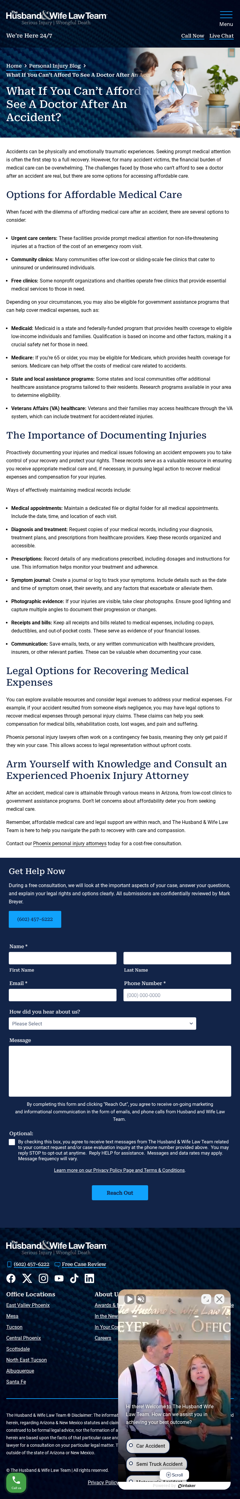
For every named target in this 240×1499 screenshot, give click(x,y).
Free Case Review (84, 1264)
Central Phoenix (23, 1338)
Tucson (14, 1327)
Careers (103, 1338)
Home (14, 66)
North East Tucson (26, 1360)
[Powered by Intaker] (187, 1486)
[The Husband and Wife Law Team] (57, 17)
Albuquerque (20, 1371)
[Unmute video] (129, 1299)
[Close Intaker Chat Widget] (219, 1299)
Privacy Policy (103, 1483)
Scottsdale (18, 1349)
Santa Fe (16, 1382)
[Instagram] (43, 1278)
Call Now (192, 36)
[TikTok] (74, 1278)
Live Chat (221, 36)
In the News (107, 1316)
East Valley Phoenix (28, 1305)
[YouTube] (59, 1278)
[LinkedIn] (89, 1278)
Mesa (12, 1316)
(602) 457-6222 (35, 919)
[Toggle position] (206, 1299)
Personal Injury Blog (55, 66)
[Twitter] (27, 1278)
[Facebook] (11, 1278)
